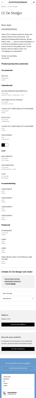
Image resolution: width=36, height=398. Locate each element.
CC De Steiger (13, 6)
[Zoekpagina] (2, 2)
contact (5, 383)
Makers (3, 6)
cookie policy (7, 376)
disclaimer (6, 379)
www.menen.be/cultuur (9, 29)
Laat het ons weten (18, 368)
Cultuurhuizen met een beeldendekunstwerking (12, 280)
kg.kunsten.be (7, 298)
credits (5, 385)
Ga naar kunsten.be (18, 349)
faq (4, 381)
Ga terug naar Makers (18, 324)
